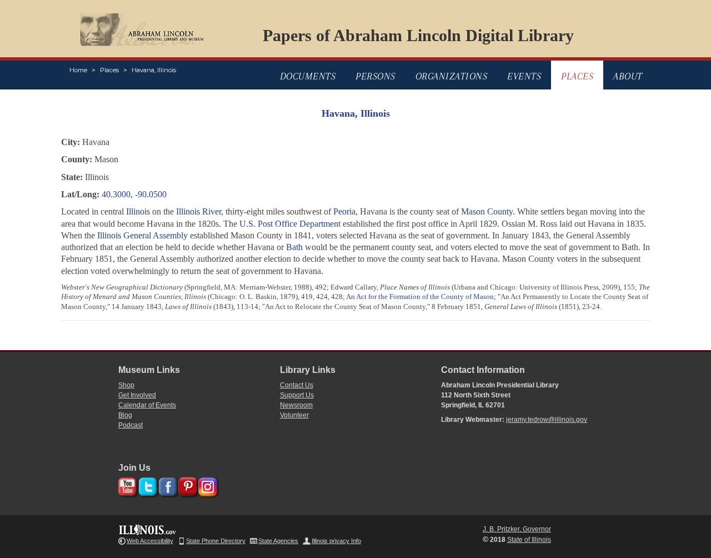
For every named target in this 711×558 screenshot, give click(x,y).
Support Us (297, 395)
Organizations (451, 76)
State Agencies (278, 540)
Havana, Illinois (154, 70)
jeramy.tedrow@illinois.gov (546, 420)
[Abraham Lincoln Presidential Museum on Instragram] (206, 485)
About (628, 76)
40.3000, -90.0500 (134, 194)
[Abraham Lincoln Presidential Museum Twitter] (146, 485)
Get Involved (137, 395)
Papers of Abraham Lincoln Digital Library (418, 35)
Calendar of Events (147, 405)
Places (109, 70)
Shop (126, 385)
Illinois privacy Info (336, 540)
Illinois (138, 211)
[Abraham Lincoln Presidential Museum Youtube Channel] (126, 485)
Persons (375, 76)
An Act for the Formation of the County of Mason (420, 296)
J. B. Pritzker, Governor (517, 529)
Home (78, 70)
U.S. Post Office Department (290, 223)
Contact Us (296, 385)
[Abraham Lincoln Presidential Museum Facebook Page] (166, 485)
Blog (125, 415)
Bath (294, 247)
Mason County (487, 211)
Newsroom (296, 405)
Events (524, 76)
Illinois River (198, 211)
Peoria (344, 211)
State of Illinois (529, 540)
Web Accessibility (150, 540)
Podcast (130, 425)
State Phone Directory (216, 540)
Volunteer (294, 415)
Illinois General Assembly (142, 235)
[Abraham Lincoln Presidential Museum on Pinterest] (186, 485)
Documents (308, 76)
